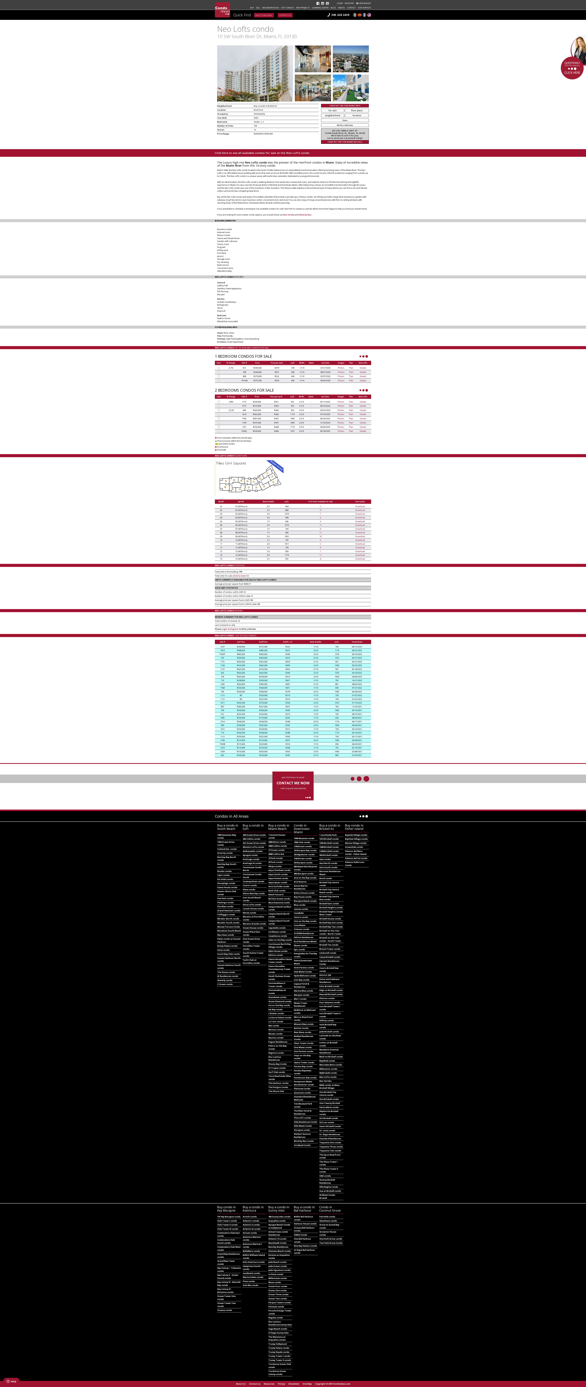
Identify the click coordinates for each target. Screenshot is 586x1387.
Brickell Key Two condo (331, 926)
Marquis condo (301, 995)
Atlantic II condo (251, 1224)
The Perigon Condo (278, 1087)
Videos (341, 7)
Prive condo (249, 1281)
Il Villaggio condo (226, 914)
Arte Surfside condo (278, 886)
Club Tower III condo (227, 1228)
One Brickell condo (329, 1099)
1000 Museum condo (304, 838)
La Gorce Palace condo (279, 1017)
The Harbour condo (278, 1083)
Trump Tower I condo (279, 1356)
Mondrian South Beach (229, 930)
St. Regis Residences (329, 1134)
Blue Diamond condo (279, 902)
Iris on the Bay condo (279, 1005)
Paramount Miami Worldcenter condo (304, 1083)
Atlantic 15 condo (277, 1238)
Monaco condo (276, 1029)
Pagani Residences (277, 1041)
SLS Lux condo (326, 1122)
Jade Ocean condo (277, 1266)
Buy (252, 7)
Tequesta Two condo (330, 1150)
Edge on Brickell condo (331, 990)
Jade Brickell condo (329, 1031)
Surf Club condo (276, 1072)
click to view (239, 575)
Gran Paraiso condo (304, 967)
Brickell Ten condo (328, 944)
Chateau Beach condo (279, 1251)
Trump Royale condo (278, 1352)
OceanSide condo (354, 847)
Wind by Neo (305, 214)
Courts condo (250, 885)
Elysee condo (300, 945)
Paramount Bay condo (305, 1077)
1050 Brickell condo (329, 843)
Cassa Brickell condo (329, 957)
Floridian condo (225, 906)
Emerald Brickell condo (331, 994)
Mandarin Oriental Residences (328, 1051)
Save (345, 120)
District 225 (325, 975)
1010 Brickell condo (329, 839)
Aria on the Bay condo (305, 877)
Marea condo (249, 912)
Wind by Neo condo (304, 1141)
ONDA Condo (300, 1234)
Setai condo (223, 950)
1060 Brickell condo (329, 847)
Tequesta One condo (330, 1142)
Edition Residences (303, 937)
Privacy (281, 1383)
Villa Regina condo (328, 1186)
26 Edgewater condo (304, 854)
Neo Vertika (289, 214)
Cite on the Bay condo (305, 921)
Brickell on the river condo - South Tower (330, 939)
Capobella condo (277, 927)
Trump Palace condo (278, 1348)
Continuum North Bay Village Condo (279, 945)
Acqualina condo (277, 1220)
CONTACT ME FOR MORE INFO (344, 105)
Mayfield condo (327, 1060)
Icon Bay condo (301, 979)
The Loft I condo (302, 1117)
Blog (333, 7)
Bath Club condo (277, 890)
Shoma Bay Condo (277, 1064)
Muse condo (274, 1282)
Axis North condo (328, 863)
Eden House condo (278, 951)
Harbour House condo (305, 1223)
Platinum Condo (302, 1088)
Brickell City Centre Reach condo (329, 891)
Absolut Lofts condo (253, 847)
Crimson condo (301, 929)
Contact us (285, 15)
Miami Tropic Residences (300, 1004)
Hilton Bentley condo (254, 893)
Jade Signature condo (279, 1270)
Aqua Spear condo (277, 882)
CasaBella (299, 913)
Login (340, 3)
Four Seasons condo (329, 1002)
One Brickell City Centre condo (327, 1094)
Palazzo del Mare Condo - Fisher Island (355, 853)
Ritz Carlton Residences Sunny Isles (280, 1323)
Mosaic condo (275, 1033)
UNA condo (325, 1175)
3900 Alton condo (277, 842)
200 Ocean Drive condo (254, 835)
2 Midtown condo (303, 846)
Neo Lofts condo (328, 1077)
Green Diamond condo (279, 1001)
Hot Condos (287, 7)
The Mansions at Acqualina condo (277, 1338)
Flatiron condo (327, 998)
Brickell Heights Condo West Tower (331, 913)
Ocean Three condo (278, 1294)
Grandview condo (277, 997)
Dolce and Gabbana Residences (329, 981)
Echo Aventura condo (254, 1262)
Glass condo (249, 889)
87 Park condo (275, 862)
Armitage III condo (252, 863)
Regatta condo (276, 1052)
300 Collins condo (251, 839)
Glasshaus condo (328, 1220)
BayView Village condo (356, 839)
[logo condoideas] (222, 9)
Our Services (364, 7)
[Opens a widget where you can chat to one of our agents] (11, 1381)
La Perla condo (275, 1274)
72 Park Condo (275, 858)
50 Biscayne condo (303, 862)
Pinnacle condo (276, 1306)
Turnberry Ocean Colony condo (277, 1373)
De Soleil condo (225, 879)
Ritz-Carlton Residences (274, 1058)
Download (360, 506)
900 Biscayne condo (304, 873)
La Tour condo (275, 1021)
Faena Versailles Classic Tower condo (280, 961)
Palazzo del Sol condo (356, 858)
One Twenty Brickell (329, 1103)
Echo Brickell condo (329, 986)
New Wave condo (302, 1032)
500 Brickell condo (328, 855)
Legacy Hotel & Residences (301, 985)
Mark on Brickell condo (331, 1056)
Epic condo (299, 949)
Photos (341, 367)
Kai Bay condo (275, 1009)
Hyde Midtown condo (305, 975)
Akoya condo (275, 866)
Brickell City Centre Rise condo (329, 898)
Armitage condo (251, 859)
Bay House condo (303, 896)
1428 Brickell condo (329, 851)
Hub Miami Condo (303, 971)
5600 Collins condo (277, 846)
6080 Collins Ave (276, 854)
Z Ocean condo (225, 984)
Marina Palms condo (253, 1277)
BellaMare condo (251, 1251)
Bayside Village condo (356, 835)
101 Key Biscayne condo (229, 1216)
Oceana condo (224, 1310)
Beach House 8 (275, 894)
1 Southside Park (328, 835)
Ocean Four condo (277, 1286)
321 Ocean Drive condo (254, 843)
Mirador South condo (228, 922)
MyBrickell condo (328, 1072)
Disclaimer (294, 1383)
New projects (303, 7)
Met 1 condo (300, 999)
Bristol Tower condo (329, 949)
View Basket (365, 3)
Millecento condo (328, 1068)
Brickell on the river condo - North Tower (330, 932)
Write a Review (345, 125)
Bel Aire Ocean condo (279, 898)
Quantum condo (302, 1092)
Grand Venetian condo (229, 910)
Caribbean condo (277, 931)
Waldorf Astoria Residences (302, 1135)
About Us (241, 1383)
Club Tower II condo (227, 1224)
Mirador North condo (228, 918)
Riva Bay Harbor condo (305, 1245)
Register (349, 3)
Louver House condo (253, 908)
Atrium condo (250, 1232)
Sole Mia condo (250, 1285)
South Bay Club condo (228, 954)
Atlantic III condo (251, 1228)
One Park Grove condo (330, 1238)
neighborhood (332, 115)
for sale (333, 110)
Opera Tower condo (304, 1062)
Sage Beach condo (277, 1328)
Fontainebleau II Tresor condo (276, 985)
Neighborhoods (270, 7)
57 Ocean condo (276, 850)
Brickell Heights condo (331, 907)
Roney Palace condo (227, 945)
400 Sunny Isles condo (279, 1216)
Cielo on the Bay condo (280, 940)
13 (320, 510)
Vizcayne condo (302, 1130)
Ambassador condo (253, 851)
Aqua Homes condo (278, 878)
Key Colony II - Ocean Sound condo (227, 1276)
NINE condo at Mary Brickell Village (329, 1086)
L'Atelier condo (276, 1013)
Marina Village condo (356, 843)
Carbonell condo (327, 953)
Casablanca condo (277, 936)
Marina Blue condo (303, 990)
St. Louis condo (327, 1130)
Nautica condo (276, 1037)
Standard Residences (330, 1138)
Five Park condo (225, 898)
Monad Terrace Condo (228, 926)
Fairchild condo (327, 1216)
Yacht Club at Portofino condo (251, 961)
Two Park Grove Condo (331, 1243)
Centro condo (301, 917)
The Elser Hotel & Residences (302, 1112)
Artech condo (250, 1216)
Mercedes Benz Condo (330, 1064)
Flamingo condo (225, 902)
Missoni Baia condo (304, 1024)
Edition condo (275, 955)
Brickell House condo (330, 918)
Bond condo (325, 878)
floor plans (357, 110)
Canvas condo (301, 909)
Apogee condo (250, 855)
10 (320, 536)
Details (363, 367)
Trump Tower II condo (279, 1360)
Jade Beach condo (277, 1262)
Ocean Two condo (277, 1298)
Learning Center (320, 7)
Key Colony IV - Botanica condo (225, 1290)
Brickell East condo (329, 903)
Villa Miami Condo (303, 1125)
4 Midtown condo (303, 858)
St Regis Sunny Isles (278, 1332)
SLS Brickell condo (328, 1118)
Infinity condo (326, 1020)
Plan (351, 367)
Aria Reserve (300, 881)
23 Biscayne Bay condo (305, 850)
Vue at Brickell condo (330, 1191)
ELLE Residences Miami (305, 941)
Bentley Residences (278, 1247)
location (357, 115)
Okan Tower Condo (304, 1043)
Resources (269, 1383)
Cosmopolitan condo (253, 881)
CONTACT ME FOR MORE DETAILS (345, 141)
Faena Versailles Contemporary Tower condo (279, 969)
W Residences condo (227, 976)
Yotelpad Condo (302, 1145)
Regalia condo (275, 1317)
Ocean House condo (253, 927)
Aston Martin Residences (301, 887)
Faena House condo (227, 887)
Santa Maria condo (329, 1107)
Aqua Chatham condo (279, 870)
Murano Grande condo (254, 923)
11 (320, 525)
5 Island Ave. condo (227, 849)
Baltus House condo (304, 892)
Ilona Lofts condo (252, 904)
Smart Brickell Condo (330, 1126)
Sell (258, 7)
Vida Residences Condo (305, 1122)
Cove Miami (299, 925)
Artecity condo (225, 853)
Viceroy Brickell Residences (327, 1181)
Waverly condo (224, 980)
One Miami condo (303, 1047)
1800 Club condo (302, 842)
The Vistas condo (226, 972)
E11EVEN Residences (304, 933)
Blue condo (300, 905)
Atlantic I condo (251, 1220)
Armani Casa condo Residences (278, 1233)
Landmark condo (251, 1273)
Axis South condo (328, 867)
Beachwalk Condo (277, 1243)
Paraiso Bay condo (303, 1066)
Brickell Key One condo (331, 922)
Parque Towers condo (279, 1302)
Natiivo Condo (301, 1028)
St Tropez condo (277, 1068)
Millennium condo (277, 1278)
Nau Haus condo (225, 934)
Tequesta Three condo (331, 1146)
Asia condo (325, 859)
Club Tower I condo (227, 1220)
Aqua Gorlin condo (278, 874)
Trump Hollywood (277, 1344)
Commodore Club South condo (226, 1241)
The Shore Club (276, 1091)
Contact (351, 7)
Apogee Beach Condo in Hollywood (279, 1226)
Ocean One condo (277, 1290)
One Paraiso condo (303, 1051)
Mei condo (273, 1025)
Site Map (307, 1383)
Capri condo (223, 875)
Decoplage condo (226, 883)
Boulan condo (224, 871)
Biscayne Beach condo (305, 901)
